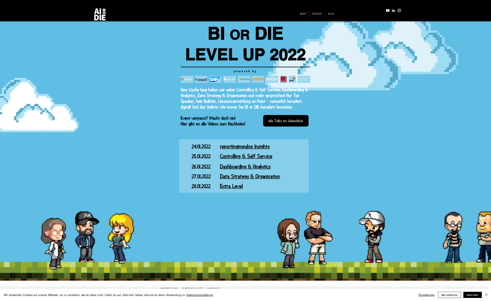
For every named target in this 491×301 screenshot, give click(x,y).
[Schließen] (486, 295)
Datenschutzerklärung (199, 295)
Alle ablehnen (449, 295)
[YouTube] (388, 10)
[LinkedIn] (393, 10)
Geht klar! (473, 295)
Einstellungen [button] (427, 295)
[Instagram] (399, 10)
